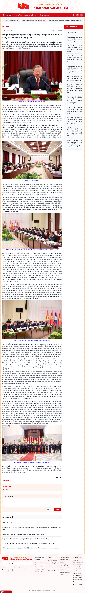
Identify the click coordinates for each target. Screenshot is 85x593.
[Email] (58, 31)
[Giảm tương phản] (61, 31)
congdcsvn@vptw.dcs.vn (13, 570)
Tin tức (6, 26)
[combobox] (17, 563)
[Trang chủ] (23, 6)
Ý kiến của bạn (8, 496)
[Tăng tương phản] (60, 31)
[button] (73, 15)
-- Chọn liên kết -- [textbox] (8, 563)
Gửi (58, 509)
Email (5, 490)
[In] (56, 31)
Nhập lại (50, 509)
